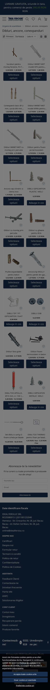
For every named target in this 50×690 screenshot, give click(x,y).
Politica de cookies (28, 663)
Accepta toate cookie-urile (25, 674)
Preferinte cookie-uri (25, 685)
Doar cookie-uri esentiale (25, 680)
